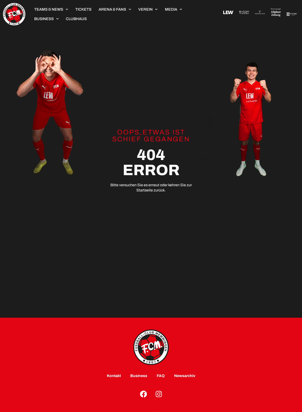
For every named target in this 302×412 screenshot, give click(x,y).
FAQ (161, 376)
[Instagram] (159, 394)
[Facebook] (143, 394)
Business (44, 19)
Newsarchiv (184, 376)
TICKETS (83, 9)
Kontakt (114, 376)
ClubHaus (76, 19)
